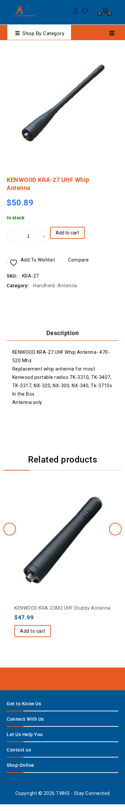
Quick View (76, 522)
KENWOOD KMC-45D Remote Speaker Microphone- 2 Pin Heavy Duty (105, 176)
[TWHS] (23, 11)
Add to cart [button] (32, 631)
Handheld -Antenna (55, 285)
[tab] (62, 333)
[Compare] (62, 522)
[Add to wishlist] (49, 522)
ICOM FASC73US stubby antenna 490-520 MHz (114, 176)
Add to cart (67, 232)
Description (62, 332)
